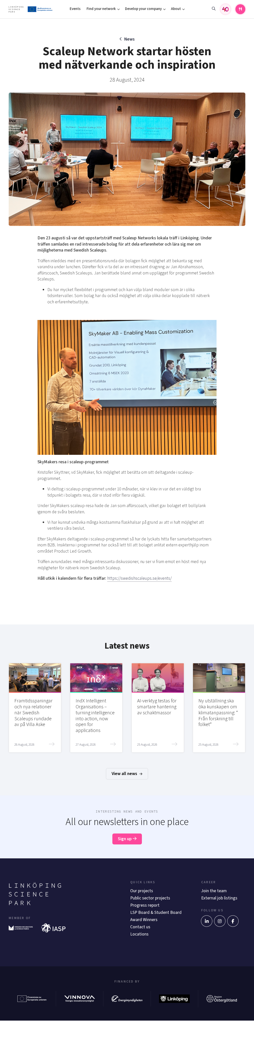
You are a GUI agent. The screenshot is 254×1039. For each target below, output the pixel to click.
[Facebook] (232, 921)
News (129, 39)
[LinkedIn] (206, 921)
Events (75, 8)
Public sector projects (150, 898)
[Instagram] (219, 921)
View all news (125, 774)
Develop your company (143, 8)
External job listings (219, 898)
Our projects (141, 891)
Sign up (125, 839)
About (176, 8)
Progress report (144, 905)
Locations (139, 934)
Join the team (214, 891)
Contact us (140, 927)
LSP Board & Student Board (156, 912)
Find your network (101, 8)
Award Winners (144, 920)
